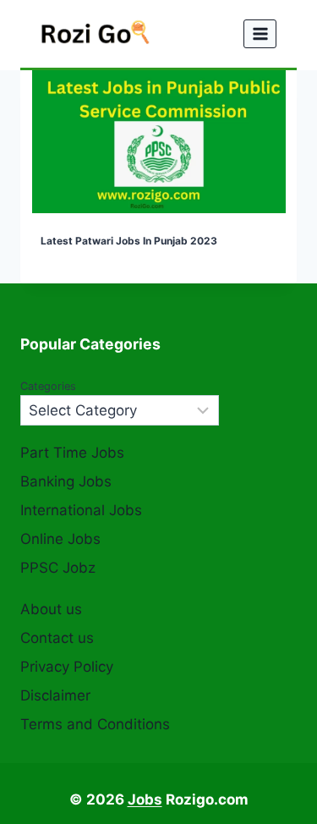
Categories (48, 386)
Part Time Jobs (72, 452)
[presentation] (158, 141)
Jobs (145, 799)
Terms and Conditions (95, 724)
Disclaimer (55, 695)
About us (51, 609)
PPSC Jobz (58, 567)
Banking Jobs (66, 481)
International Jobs (81, 510)
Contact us (57, 637)
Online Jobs (60, 538)
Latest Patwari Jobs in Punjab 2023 (129, 240)
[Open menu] (259, 33)
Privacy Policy (66, 666)
